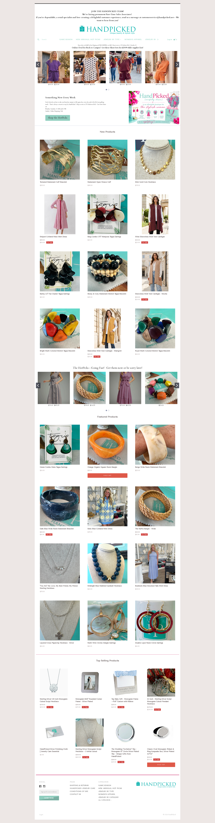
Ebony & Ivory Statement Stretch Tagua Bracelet (107, 294)
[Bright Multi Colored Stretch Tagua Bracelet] (60, 328)
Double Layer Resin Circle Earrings (149, 643)
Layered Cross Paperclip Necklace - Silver (57, 643)
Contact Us (75, 794)
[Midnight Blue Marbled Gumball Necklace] (108, 563)
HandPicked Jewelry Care (82, 788)
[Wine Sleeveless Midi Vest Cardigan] (155, 214)
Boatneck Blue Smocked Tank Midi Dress (151, 586)
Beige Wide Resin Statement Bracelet (150, 467)
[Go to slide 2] (177, 64)
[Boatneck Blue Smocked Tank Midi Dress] (155, 563)
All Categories (104, 800)
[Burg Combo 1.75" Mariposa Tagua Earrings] (108, 214)
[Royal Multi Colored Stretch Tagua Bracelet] (155, 328)
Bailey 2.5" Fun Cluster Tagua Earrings (55, 294)
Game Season (66, 39)
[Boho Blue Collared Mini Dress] (108, 506)
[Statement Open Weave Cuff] (108, 160)
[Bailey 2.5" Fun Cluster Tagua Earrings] (60, 271)
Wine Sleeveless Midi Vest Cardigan (150, 237)
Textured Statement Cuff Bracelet (53, 182)
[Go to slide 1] (38, 64)
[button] (57, 118)
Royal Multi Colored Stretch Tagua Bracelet (152, 351)
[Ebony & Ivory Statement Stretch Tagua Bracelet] (108, 271)
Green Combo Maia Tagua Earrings (53, 467)
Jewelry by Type (111, 39)
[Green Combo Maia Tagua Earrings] (60, 445)
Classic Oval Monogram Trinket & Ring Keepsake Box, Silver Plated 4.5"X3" (160, 751)
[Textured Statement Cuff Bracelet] (60, 160)
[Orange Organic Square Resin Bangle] (108, 445)
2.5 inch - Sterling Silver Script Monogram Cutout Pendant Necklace (159, 701)
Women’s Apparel (133, 39)
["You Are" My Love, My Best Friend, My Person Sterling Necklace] (60, 563)
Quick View (60, 175)
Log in (169, 39)
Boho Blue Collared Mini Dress (100, 529)
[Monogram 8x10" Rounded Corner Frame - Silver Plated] (90, 683)
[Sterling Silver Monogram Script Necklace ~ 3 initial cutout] (90, 732)
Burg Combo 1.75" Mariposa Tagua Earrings (104, 237)
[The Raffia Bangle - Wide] (155, 506)
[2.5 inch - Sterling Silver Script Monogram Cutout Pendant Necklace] (161, 683)
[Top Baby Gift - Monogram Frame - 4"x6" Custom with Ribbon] (125, 683)
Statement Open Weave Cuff (99, 182)
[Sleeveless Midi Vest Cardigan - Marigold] (108, 328)
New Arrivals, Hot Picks (88, 39)
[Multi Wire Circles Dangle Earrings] (108, 621)
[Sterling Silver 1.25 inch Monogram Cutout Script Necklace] (54, 683)
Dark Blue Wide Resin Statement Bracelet (57, 529)
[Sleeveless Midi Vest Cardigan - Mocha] (155, 271)
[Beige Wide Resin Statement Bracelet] (155, 445)
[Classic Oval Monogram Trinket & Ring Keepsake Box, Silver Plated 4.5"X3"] (161, 732)
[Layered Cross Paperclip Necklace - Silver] (60, 621)
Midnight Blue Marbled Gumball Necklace (105, 586)
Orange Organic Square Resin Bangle (102, 467)
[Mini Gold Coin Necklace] (155, 160)
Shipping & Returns (79, 785)
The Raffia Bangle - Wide (145, 529)
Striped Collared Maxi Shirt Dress (53, 237)
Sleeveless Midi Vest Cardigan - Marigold (104, 351)
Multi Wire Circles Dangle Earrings (102, 643)
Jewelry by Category (108, 797)
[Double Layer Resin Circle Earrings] (155, 621)
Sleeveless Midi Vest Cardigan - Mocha (151, 294)
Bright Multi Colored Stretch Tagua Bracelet (57, 351)
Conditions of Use (79, 791)
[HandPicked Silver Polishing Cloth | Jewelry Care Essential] (54, 732)
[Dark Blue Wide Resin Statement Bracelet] (60, 506)
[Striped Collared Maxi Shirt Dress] (60, 214)
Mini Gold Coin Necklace (145, 182)
